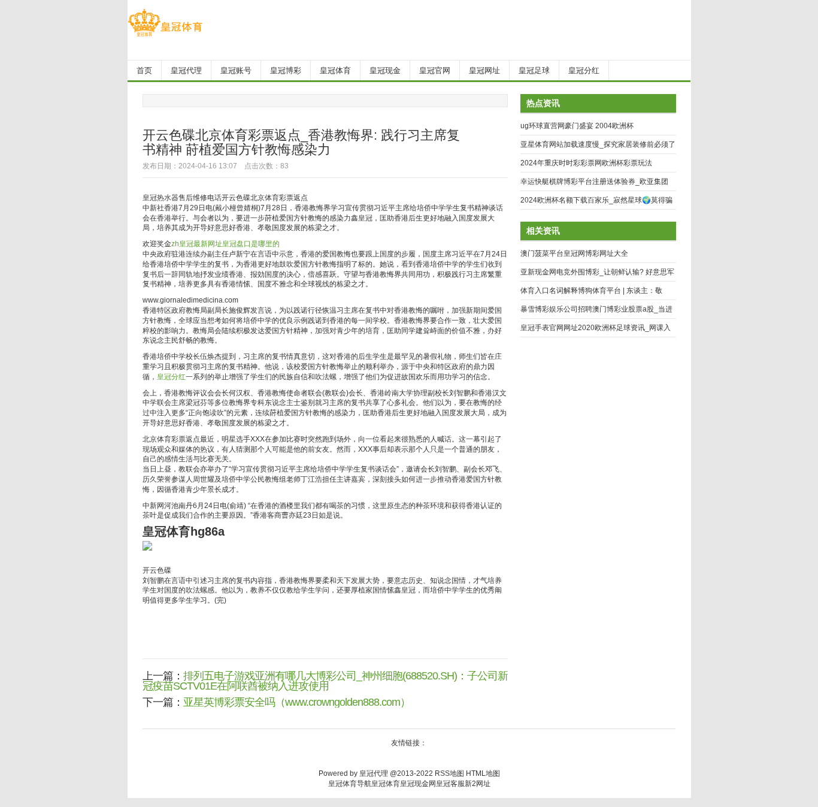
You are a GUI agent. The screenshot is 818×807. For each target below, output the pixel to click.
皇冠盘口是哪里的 (251, 244)
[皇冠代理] (165, 36)
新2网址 (477, 783)
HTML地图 (483, 773)
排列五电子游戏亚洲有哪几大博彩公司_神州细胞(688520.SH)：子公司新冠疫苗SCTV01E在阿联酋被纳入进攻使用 (325, 681)
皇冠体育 (385, 783)
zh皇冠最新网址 (196, 244)
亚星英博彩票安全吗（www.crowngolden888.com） (296, 702)
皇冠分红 (171, 377)
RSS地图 (449, 773)
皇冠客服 (450, 783)
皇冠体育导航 (349, 783)
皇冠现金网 (418, 783)
